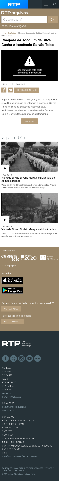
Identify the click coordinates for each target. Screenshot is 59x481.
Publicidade (18, 470)
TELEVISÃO (7, 375)
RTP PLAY (6, 390)
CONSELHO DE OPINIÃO (13, 442)
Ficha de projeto (8, 265)
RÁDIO (5, 379)
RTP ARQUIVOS (9, 382)
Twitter (13, 358)
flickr (37, 358)
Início (3, 33)
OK (52, 19)
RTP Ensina (7, 386)
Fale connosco (12, 321)
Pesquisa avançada (13, 26)
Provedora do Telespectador (18, 420)
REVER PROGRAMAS (11, 397)
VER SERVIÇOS (11, 309)
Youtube (29, 358)
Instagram (21, 358)
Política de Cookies (34, 468)
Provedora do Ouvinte (14, 424)
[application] (29, 65)
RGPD (4, 453)
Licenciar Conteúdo (26, 90)
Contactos (8, 410)
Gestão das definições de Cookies (19, 456)
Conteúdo (12, 33)
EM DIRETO (7, 393)
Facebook (5, 358)
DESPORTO (7, 372)
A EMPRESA (7, 435)
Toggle (54, 4)
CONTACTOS (8, 417)
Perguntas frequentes (14, 407)
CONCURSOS (8, 403)
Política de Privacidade (12, 468)
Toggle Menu (46, 4)
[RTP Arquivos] (15, 13)
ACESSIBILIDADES (10, 428)
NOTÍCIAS (6, 368)
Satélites (7, 431)
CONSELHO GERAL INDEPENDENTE (18, 438)
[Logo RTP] (16, 344)
